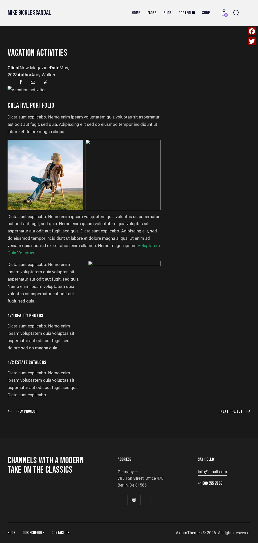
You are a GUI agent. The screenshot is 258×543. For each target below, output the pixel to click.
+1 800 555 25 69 (210, 483)
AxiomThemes (189, 532)
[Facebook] (252, 31)
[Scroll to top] (244, 533)
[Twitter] (252, 41)
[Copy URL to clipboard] (45, 82)
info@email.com (212, 471)
